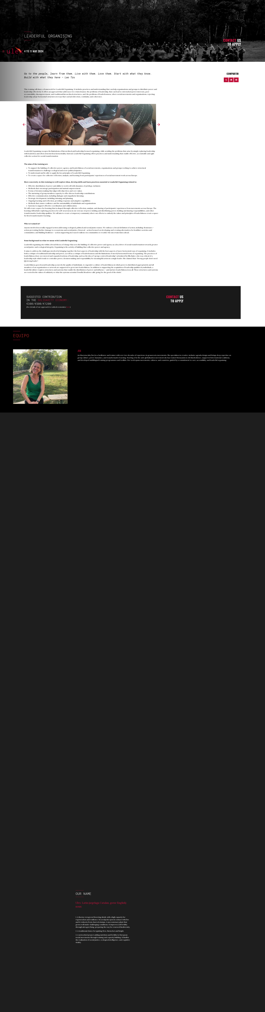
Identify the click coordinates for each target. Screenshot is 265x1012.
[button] (24, 125)
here (68, 307)
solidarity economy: (54, 300)
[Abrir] (3, 51)
